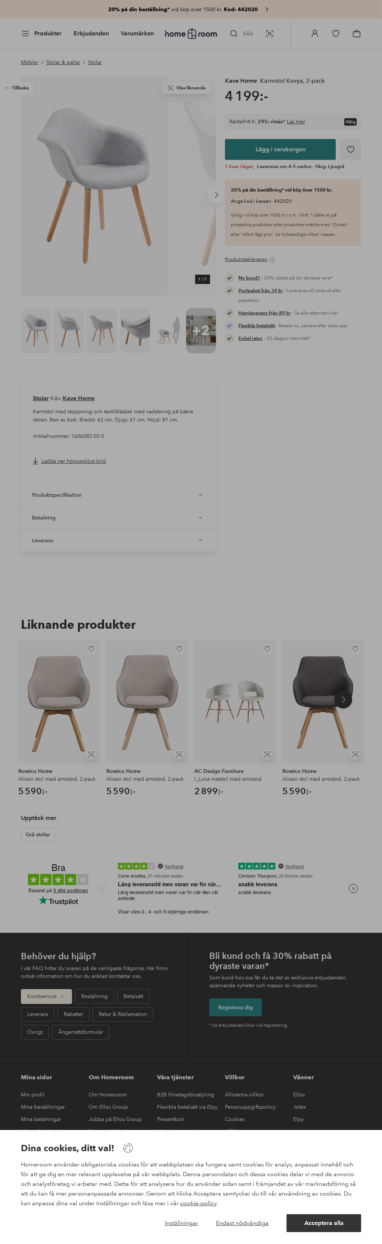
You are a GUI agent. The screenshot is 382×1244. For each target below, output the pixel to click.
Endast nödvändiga (242, 1222)
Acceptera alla (324, 1222)
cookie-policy (198, 1203)
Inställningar (181, 1222)
